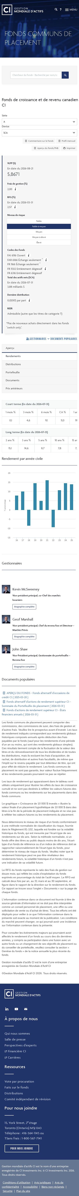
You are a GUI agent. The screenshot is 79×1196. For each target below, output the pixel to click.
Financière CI (17, 1051)
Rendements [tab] (13, 356)
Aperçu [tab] (10, 348)
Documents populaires (64, 338)
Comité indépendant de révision (28, 1099)
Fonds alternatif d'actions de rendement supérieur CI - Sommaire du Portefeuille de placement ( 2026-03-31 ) (36, 704)
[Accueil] (22, 10)
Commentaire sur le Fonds (40, 140)
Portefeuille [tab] (13, 372)
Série (4, 115)
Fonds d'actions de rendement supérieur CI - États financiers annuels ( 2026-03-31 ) (34, 712)
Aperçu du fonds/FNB (47, 148)
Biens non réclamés (53, 1186)
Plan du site (23, 1191)
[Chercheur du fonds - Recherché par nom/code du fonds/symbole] (65, 75)
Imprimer (70, 148)
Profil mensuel (68, 140)
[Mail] (25, 1009)
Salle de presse (15, 1039)
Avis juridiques (42, 1182)
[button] (14, 207)
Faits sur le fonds (17, 1087)
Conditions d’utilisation (16, 1182)
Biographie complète (24, 606)
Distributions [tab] (13, 364)
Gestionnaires (38, 338)
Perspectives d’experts (21, 1045)
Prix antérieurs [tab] (14, 388)
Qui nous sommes (17, 1033)
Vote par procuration (19, 1081)
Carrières (14, 1057)
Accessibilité (30, 1186)
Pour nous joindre (21, 1148)
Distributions (14, 1093)
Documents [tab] (12, 380)
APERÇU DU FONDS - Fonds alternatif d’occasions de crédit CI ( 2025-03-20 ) (35, 695)
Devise (5, 126)
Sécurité (7, 1191)
